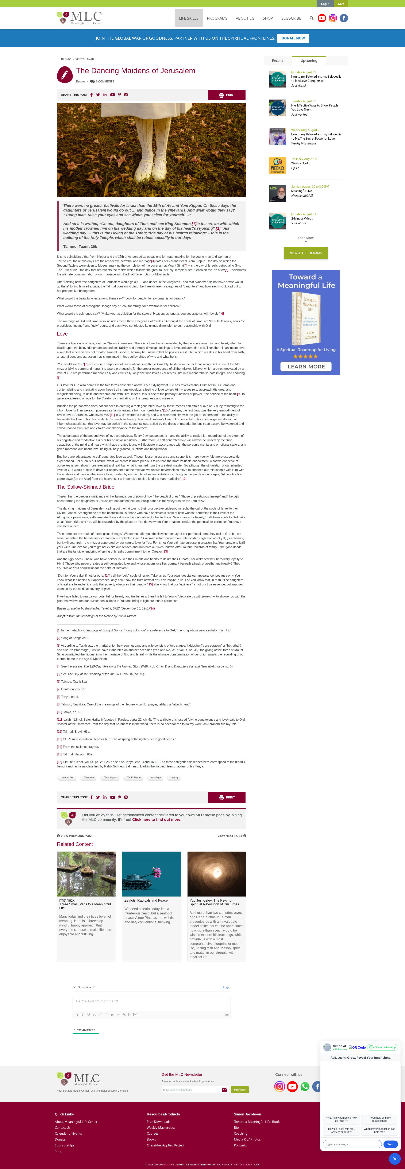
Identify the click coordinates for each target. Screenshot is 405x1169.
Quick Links (64, 1114)
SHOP (268, 18)
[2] (218, 228)
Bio (236, 1127)
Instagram (333, 18)
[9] (238, 394)
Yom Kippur (110, 777)
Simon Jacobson (247, 1114)
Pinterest (119, 95)
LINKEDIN (105, 95)
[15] (150, 584)
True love (89, 777)
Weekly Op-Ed (300, 163)
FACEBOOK (92, 95)
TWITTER (98, 95)
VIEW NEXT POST (230, 835)
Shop (58, 1151)
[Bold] (77, 1014)
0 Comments (105, 81)
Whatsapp (305, 1087)
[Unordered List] (106, 1014)
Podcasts (240, 1145)
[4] (185, 265)
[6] (222, 313)
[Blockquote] (112, 1014)
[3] (153, 261)
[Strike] (94, 1014)
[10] (165, 410)
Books (151, 1139)
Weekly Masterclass (161, 1127)
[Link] (124, 1014)
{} (129, 1014)
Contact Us (62, 1127)
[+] (135, 1014)
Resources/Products (163, 1114)
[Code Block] (118, 1014)
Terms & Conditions (246, 1164)
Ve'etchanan (85, 59)
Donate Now (293, 38)
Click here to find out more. (156, 819)
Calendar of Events (68, 1133)
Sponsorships (64, 1145)
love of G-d (68, 777)
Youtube (322, 18)
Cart (341, 3)
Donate (60, 1139)
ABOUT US (245, 18)
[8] (58, 377)
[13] (165, 551)
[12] (183, 478)
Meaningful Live (301, 191)
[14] (107, 575)
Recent (277, 61)
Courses (152, 1133)
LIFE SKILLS (188, 18)
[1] (194, 224)
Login (325, 3)
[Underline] (89, 1014)
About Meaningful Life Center (76, 1121)
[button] (395, 1159)
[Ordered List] (100, 1014)
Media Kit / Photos (247, 1139)
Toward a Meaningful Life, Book (257, 1121)
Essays (80, 81)
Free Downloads (158, 1121)
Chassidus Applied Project (165, 1145)
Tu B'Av (66, 59)
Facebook (344, 18)
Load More (306, 238)
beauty (174, 777)
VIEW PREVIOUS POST (76, 835)
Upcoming (309, 61)
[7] (86, 364)
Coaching (240, 1133)
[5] (226, 270)
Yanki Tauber (134, 777)
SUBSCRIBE (291, 18)
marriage (156, 777)
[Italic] (83, 1014)
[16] (152, 608)
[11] (112, 415)
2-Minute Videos (302, 218)
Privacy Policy (222, 1164)
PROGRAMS (217, 18)
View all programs (306, 253)
